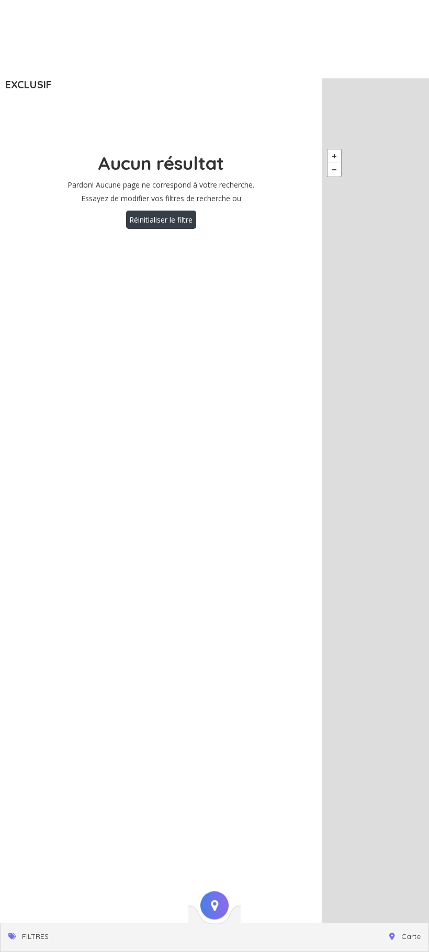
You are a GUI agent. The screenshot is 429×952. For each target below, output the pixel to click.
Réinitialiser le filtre (161, 220)
